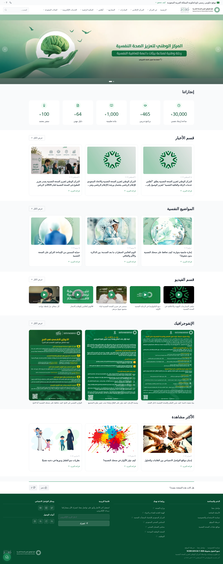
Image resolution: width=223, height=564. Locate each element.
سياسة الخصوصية (214, 547)
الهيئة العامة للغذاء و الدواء (155, 512)
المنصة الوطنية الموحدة (156, 531)
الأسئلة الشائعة (214, 512)
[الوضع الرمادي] (35, 521)
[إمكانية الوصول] (5, 2)
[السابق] (5, 49)
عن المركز (153, 9)
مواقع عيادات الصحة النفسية (209, 527)
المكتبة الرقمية (87, 9)
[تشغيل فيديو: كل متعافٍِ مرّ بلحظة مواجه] (44, 294)
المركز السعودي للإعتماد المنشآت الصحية (149, 517)
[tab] (112, 81)
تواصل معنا (216, 508)
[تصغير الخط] (52, 521)
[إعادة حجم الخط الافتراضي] (46, 521)
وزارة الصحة (160, 508)
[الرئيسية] (206, 10)
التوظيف (161, 536)
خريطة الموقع (214, 522)
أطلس (100, 9)
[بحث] (5, 9)
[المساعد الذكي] (7, 557)
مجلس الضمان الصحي (156, 527)
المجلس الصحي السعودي (155, 522)
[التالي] (218, 49)
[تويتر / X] (52, 508)
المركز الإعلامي (138, 9)
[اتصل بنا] (10, 2)
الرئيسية (163, 9)
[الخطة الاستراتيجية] (111, 49)
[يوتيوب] (40, 508)
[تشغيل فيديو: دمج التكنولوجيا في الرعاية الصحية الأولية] (145, 294)
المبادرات (123, 9)
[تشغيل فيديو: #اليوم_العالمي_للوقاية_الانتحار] (78, 294)
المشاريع (112, 9)
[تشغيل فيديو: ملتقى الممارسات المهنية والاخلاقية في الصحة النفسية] (179, 294)
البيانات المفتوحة (51, 9)
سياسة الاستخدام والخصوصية (209, 517)
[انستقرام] (46, 508)
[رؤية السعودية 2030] (184, 10)
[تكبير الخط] (40, 521)
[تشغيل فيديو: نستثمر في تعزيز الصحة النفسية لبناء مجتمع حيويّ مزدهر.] (111, 294)
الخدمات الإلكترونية (69, 9)
